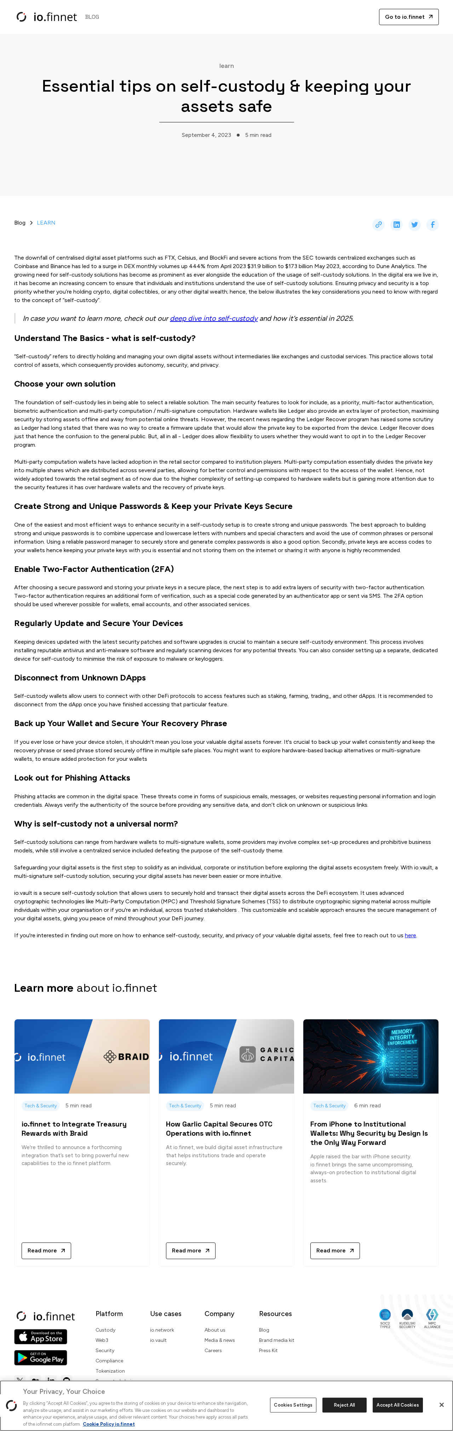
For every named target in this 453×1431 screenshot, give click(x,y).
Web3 (102, 1340)
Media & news (220, 1340)
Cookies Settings (293, 1405)
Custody (105, 1330)
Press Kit (268, 1351)
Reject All (344, 1405)
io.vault (158, 1340)
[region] (226, 1405)
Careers (213, 1351)
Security (105, 1351)
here (410, 935)
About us (215, 1330)
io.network (162, 1330)
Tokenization (110, 1371)
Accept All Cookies (398, 1405)
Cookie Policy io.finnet (109, 1423)
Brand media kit (276, 1340)
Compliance (109, 1361)
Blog (264, 1330)
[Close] (441, 1405)
